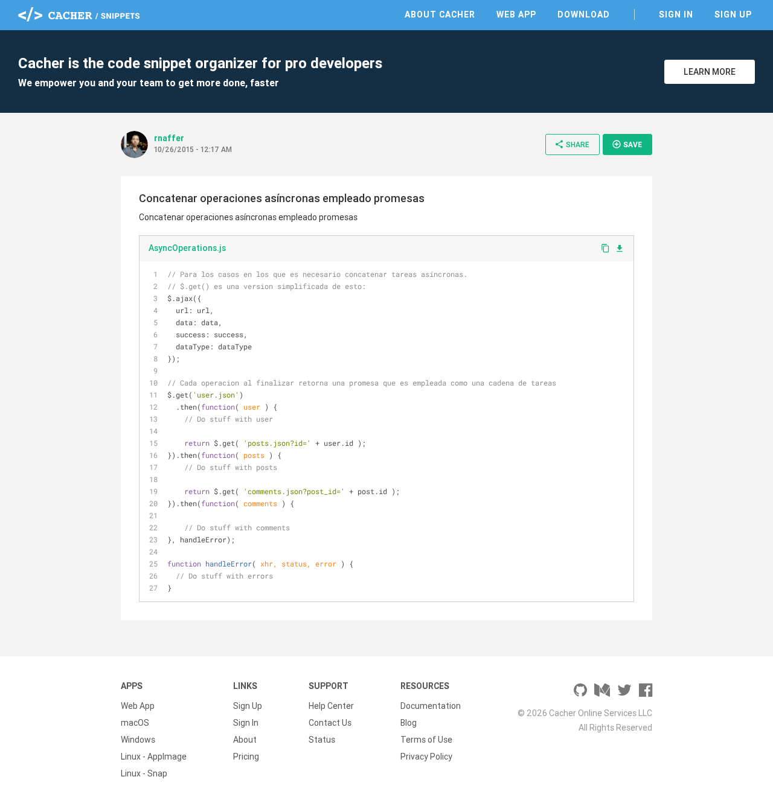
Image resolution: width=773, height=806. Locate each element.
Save (627, 144)
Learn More (710, 71)
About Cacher (440, 14)
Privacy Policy (426, 756)
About (245, 739)
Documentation (430, 705)
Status (322, 739)
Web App (516, 14)
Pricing (246, 756)
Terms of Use (426, 739)
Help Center (331, 705)
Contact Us (330, 722)
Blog (408, 722)
